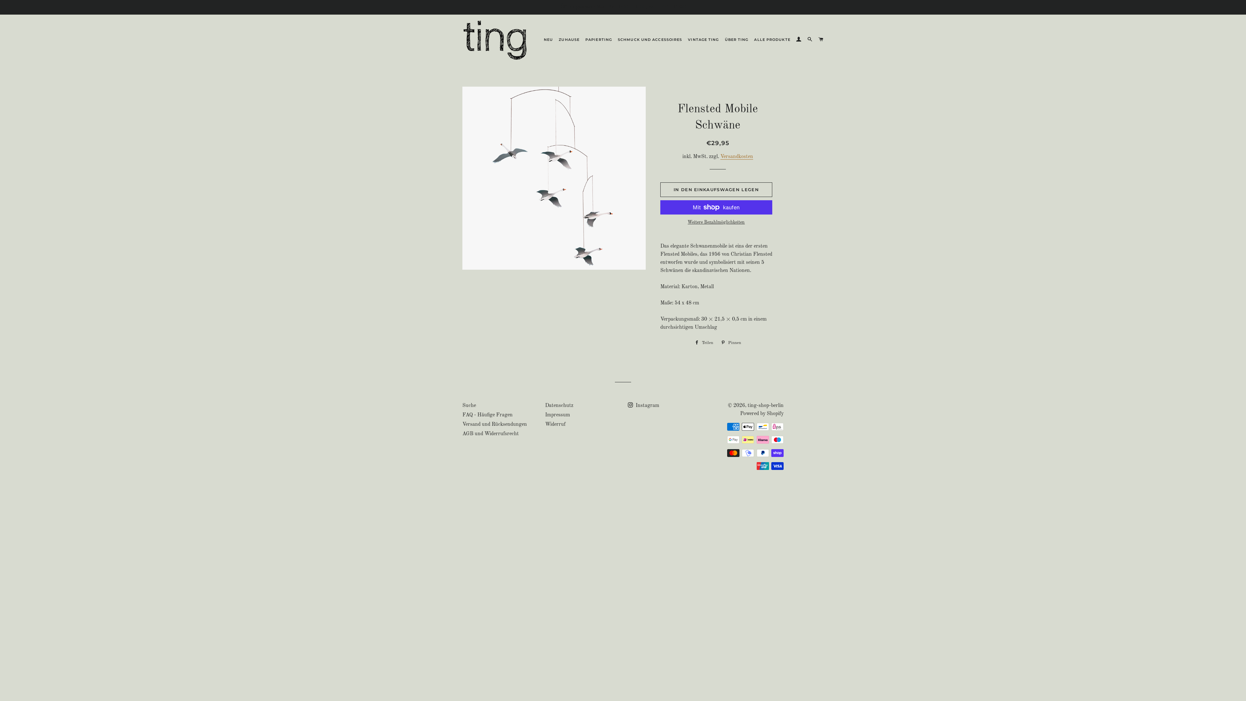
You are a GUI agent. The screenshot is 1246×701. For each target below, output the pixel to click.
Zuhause (569, 39)
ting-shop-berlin (766, 405)
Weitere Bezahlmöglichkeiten (716, 222)
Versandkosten (736, 156)
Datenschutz (559, 405)
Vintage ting (703, 39)
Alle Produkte (772, 39)
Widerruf (555, 424)
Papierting (598, 39)
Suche (469, 405)
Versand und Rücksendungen (494, 424)
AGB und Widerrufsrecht (490, 434)
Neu (548, 39)
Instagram (646, 405)
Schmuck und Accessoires (650, 39)
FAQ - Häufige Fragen (487, 415)
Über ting (737, 39)
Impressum (557, 415)
